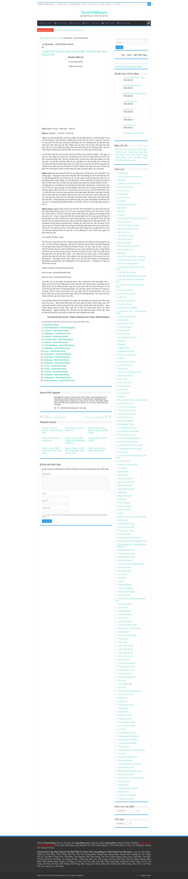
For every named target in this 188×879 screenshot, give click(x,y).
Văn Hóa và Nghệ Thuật (127, 757)
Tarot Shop (109, 23)
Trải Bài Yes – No (125, 715)
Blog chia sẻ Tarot (125, 222)
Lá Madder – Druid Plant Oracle (56, 375)
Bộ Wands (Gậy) (124, 243)
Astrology (121, 201)
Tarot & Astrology (124, 585)
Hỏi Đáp (121, 397)
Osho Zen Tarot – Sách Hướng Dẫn (132, 517)
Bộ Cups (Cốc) (124, 232)
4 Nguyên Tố (123, 173)
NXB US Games (124, 510)
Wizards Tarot (123, 792)
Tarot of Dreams (124, 611)
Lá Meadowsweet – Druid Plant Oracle (59, 380)
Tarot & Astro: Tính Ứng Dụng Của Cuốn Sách (52, 450)
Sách (87, 23)
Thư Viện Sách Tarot (126, 670)
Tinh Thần (122, 687)
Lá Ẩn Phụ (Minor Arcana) (128, 442)
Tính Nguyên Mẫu (125, 684)
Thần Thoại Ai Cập (125, 646)
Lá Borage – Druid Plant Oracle (56, 360)
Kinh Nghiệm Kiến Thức (127, 428)
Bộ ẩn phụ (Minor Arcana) (128, 229)
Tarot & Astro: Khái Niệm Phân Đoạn (97, 449)
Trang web (46, 508)
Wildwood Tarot (124, 781)
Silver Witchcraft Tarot (126, 557)
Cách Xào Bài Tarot (125, 290)
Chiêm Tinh (122, 297)
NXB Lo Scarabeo (125, 506)
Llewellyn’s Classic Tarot (127, 465)
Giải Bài (121, 358)
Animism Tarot (123, 191)
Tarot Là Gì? (123, 607)
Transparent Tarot (125, 719)
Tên (44, 494)
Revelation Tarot (124, 534)
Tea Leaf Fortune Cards (127, 635)
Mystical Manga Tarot (126, 489)
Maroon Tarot (123, 471)
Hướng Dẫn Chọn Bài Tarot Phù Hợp (132, 400)
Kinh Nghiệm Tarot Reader (128, 431)
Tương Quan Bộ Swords (127, 740)
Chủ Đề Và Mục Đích (126, 301)
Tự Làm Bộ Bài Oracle (126, 726)
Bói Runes (122, 253)
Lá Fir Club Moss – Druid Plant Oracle (59, 345)
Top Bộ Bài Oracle (62, 4)
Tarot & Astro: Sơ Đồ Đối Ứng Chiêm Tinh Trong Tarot (74, 450)
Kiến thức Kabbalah (126, 421)
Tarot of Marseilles (125, 614)
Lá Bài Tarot (122, 452)
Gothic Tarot (122, 379)
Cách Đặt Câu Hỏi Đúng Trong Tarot (132, 276)
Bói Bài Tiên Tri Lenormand (128, 246)
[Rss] (137, 875)
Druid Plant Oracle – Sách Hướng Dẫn (59, 328)
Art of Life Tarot (124, 197)
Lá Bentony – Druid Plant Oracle (57, 357)
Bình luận (46, 474)
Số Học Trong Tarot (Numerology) (131, 564)
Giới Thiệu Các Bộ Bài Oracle (129, 372)
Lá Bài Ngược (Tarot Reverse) (129, 449)
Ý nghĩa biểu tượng (125, 799)
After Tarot (122, 180)
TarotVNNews (94, 12)
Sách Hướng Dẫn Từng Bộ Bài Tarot (132, 541)
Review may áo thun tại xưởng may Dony (69, 30)
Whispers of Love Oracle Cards (130, 771)
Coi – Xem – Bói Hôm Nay (134, 55)
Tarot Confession (124, 604)
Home (44, 38)
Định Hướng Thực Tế (126, 337)
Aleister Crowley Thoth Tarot (129, 184)
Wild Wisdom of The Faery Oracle (131, 778)
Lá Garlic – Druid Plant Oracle (56, 372)
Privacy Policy (60, 875)
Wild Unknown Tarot (126, 774)
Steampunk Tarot (124, 571)
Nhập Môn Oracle (125, 496)
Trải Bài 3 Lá (123, 701)
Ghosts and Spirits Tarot (127, 355)
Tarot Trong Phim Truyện (127, 625)
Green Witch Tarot (125, 383)
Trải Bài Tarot (123, 712)
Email (45, 501)
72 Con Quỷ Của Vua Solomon (130, 177)
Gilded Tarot (123, 369)
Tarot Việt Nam (124, 632)
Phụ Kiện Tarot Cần (105, 4)
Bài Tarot (121, 211)
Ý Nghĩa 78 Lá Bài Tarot (127, 795)
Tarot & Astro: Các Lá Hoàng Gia (52, 439)
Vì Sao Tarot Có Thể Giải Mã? (129, 764)
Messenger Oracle (125, 478)
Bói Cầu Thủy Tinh (125, 250)
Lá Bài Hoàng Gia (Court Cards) (130, 445)
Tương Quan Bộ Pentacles (128, 736)
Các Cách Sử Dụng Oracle (128, 264)
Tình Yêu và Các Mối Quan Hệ (130, 691)
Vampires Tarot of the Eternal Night (131, 750)
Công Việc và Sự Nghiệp (128, 308)
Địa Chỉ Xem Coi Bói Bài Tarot (128, 149)
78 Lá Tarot (62, 23)
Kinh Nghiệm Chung (126, 424)
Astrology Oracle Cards (127, 204)
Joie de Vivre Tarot (125, 403)
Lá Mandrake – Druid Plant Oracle (57, 377)
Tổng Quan (125, 23)
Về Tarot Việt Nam (125, 760)
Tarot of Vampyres (125, 621)
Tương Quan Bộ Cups (126, 733)
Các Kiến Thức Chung (127, 272)
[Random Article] (148, 23)
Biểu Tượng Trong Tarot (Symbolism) (132, 218)
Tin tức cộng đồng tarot (127, 677)
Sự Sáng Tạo (123, 574)
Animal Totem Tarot (125, 187)
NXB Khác (122, 499)
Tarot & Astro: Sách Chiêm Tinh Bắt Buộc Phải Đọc (75, 440)
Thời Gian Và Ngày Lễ (127, 663)
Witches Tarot (123, 785)
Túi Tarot (121, 729)
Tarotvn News (145, 875)
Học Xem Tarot (124, 393)
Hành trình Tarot (124, 386)
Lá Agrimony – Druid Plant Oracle (57, 354)
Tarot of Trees (123, 618)
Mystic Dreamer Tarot (126, 482)
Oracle (120, 513)
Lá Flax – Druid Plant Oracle (55, 369)
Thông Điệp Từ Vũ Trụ (127, 667)
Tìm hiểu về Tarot (124, 674)
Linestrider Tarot (124, 461)
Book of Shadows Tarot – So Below (131, 260)
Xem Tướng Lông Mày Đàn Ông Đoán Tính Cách (131, 153)
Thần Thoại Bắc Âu (125, 649)
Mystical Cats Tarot (125, 485)
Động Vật (121, 341)
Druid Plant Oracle (55, 38)
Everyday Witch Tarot (126, 351)
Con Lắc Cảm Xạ (124, 304)
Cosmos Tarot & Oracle (127, 317)
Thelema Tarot (123, 660)
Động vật (121, 344)
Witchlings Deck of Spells (128, 788)
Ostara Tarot (123, 520)
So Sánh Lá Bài (124, 567)
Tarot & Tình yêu (124, 595)
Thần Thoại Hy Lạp (125, 656)
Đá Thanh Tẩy (93, 4)
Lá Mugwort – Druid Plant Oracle (57, 348)
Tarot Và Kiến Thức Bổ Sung (129, 628)
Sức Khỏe (122, 578)
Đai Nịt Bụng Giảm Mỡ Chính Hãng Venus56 (131, 158)
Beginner (121, 215)
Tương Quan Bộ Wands (127, 743)
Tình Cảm (122, 680)
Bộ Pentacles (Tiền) (125, 236)
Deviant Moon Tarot (125, 324)
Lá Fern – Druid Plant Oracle (55, 366)
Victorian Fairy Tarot (126, 767)
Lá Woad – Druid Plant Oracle (56, 342)
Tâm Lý (121, 581)
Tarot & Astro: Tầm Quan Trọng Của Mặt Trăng (98, 430)
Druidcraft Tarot (124, 330)
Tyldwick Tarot (123, 747)
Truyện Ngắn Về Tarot (126, 722)
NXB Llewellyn (124, 503)
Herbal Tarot (123, 390)
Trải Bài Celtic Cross (126, 705)
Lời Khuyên (122, 468)
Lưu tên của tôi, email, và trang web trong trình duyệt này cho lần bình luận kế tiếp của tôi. (74, 516)
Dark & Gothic (123, 320)
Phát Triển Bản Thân (126, 524)
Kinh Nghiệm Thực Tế (126, 435)
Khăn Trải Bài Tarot (125, 417)
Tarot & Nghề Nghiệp (126, 592)
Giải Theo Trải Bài (125, 365)
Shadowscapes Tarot (126, 550)
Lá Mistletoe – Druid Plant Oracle (57, 334)
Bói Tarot (76, 23)
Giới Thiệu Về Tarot (125, 376)
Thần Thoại (122, 642)
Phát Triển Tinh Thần (126, 527)
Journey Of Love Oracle (127, 410)
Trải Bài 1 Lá (123, 698)
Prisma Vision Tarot (125, 531)
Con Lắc (84, 4)
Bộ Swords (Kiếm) (125, 239)
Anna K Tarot (123, 194)
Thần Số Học (117, 4)
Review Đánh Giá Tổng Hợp (129, 538)
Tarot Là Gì (47, 23)
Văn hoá (121, 753)
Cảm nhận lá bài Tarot (126, 294)
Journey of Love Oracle (127, 407)
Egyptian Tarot (123, 348)
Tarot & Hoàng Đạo (125, 588)
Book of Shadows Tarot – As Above (131, 257)
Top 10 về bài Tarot (125, 694)
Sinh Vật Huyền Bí (125, 560)
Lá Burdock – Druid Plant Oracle (57, 363)
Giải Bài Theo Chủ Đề (126, 362)
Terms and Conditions (75, 875)
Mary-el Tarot (123, 475)
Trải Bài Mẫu (123, 708)
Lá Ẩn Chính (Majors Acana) (129, 438)
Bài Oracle (122, 208)
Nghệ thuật (122, 492)
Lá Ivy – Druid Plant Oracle (54, 351)
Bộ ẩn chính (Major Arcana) (128, 225)
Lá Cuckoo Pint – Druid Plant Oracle (58, 339)
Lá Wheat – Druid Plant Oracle (56, 336)
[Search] (149, 4)
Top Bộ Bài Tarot (74, 4)
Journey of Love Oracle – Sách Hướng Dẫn (52, 430)
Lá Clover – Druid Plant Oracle (56, 331)
